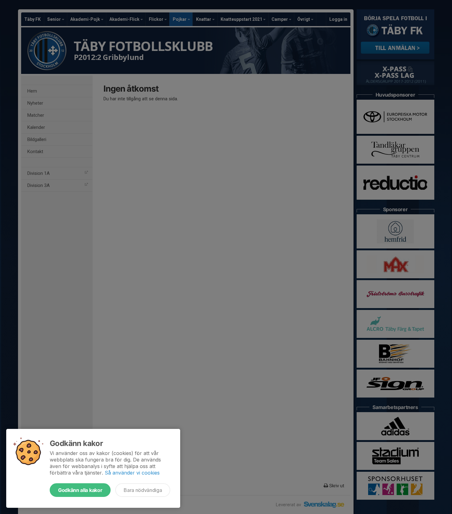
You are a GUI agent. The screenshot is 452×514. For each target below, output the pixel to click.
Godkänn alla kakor (80, 490)
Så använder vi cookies (132, 473)
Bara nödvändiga (143, 490)
